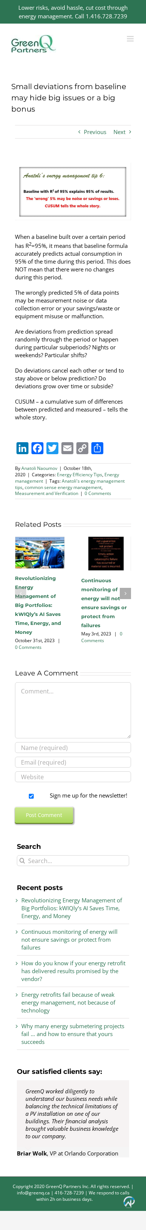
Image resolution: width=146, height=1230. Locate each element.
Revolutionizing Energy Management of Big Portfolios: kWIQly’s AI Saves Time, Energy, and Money (38, 605)
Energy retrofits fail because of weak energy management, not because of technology (68, 1002)
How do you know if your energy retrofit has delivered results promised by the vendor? (73, 971)
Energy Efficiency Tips (79, 474)
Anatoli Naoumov (39, 468)
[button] (20, 593)
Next (119, 132)
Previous (95, 132)
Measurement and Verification (46, 493)
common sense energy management (63, 487)
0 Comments (98, 493)
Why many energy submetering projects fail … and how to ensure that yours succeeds (72, 1033)
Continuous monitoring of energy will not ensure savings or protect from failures (69, 939)
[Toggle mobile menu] (131, 39)
